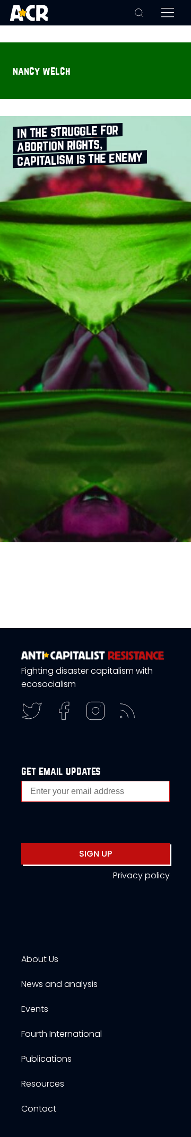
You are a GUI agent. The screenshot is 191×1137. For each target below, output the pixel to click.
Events (34, 1009)
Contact (38, 1109)
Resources (42, 1084)
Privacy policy (141, 875)
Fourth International (61, 1034)
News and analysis (59, 984)
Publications (46, 1059)
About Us (39, 959)
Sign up (95, 854)
